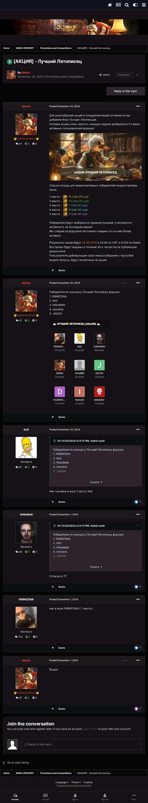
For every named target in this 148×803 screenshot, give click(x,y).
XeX (26, 429)
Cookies (88, 782)
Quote (61, 270)
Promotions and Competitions (65, 76)
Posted (64, 106)
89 (20, 551)
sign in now (90, 728)
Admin (94, 440)
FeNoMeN (26, 514)
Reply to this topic (125, 91)
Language (61, 782)
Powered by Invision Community (74, 785)
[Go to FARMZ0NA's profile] (26, 617)
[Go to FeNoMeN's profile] (26, 532)
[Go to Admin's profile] (11, 74)
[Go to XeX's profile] (26, 447)
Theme (75, 782)
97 (20, 467)
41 (20, 143)
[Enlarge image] (95, 156)
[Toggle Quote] (55, 440)
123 (20, 636)
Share (105, 74)
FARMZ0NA (26, 599)
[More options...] (138, 106)
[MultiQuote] (53, 270)
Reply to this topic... (40, 744)
